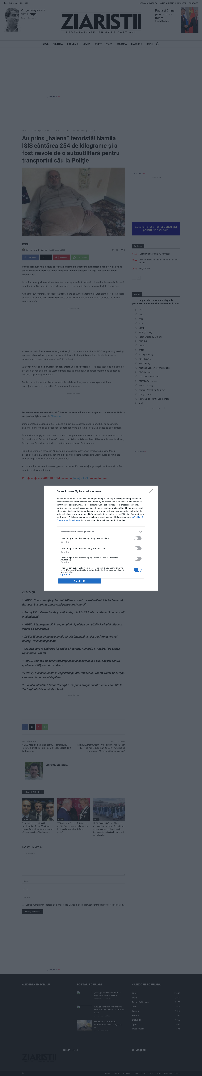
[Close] (152, 491)
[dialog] (101, 538)
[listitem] (101, 531)
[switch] (138, 538)
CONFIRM (79, 581)
